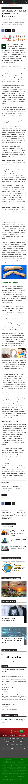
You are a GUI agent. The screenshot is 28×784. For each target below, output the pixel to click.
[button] (2, 2)
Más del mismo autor (8, 526)
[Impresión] (13, 30)
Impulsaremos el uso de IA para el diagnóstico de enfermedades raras (12, 640)
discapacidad (10, 494)
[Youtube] (24, 748)
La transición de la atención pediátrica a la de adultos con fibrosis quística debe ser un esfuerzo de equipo (7, 515)
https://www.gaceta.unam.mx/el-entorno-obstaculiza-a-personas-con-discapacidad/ (12, 488)
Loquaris (4, 666)
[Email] (9, 30)
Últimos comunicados (8, 601)
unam (8, 496)
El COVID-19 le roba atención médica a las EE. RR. (13, 688)
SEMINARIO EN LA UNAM (9, 421)
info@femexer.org (17, 744)
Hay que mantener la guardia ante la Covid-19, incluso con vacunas (20, 514)
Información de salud (18, 7)
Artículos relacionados (8, 524)
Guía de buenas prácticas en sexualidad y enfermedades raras (18, 548)
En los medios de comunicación (11, 5)
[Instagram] (12, 748)
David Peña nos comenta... (10, 704)
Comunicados (4, 542)
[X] (6, 30)
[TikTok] (16, 748)
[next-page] (5, 554)
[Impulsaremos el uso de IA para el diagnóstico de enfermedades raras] (14, 636)
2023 (3, 533)
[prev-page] (2, 554)
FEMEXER (24, 779)
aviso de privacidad (15, 759)
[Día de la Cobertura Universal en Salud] (5, 540)
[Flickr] (7, 748)
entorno (16, 494)
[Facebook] (2, 30)
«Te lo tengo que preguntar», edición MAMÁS (13, 670)
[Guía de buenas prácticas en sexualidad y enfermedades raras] (5, 548)
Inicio (2, 5)
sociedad (21, 494)
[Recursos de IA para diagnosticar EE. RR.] (14, 614)
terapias (3, 496)
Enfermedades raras (4, 550)
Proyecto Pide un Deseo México (11, 558)
